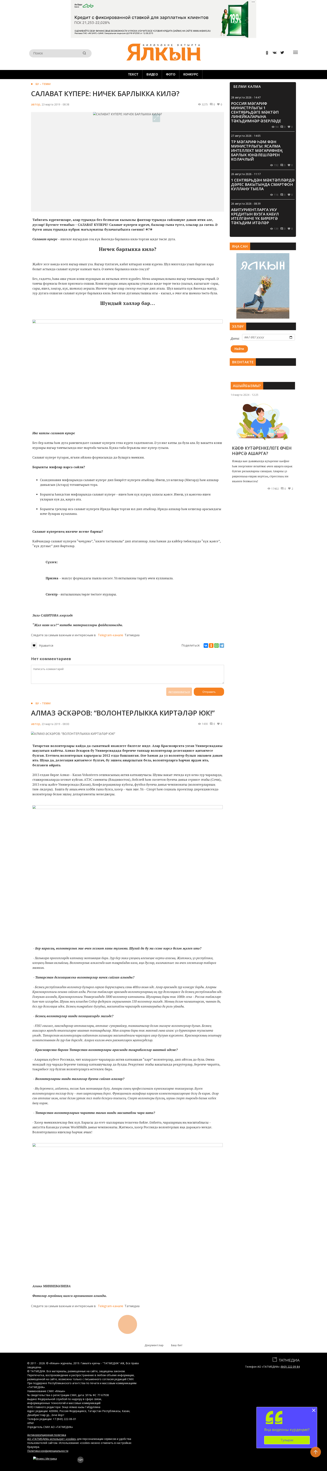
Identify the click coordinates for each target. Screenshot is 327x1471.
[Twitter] (281, 53)
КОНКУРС (190, 74)
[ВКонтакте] (206, 645)
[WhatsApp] (216, 645)
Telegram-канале (110, 635)
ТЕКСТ (133, 74)
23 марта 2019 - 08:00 (55, 724)
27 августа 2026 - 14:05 (246, 135)
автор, (36, 104)
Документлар (154, 1345)
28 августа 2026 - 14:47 (246, 97)
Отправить (209, 691)
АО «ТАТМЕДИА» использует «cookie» (51, 1439)
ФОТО (170, 74)
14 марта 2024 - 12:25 (244, 395)
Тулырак (287, 1440)
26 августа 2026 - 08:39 (246, 203)
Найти (239, 348)
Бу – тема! (43, 84)
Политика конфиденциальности (47, 1451)
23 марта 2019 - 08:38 (55, 104)
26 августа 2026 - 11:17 (246, 174)
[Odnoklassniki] (266, 53)
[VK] (273, 53)
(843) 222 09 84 (290, 1366)
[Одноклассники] (211, 645)
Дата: (235, 338)
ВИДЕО (152, 74)
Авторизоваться (179, 691)
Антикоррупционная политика (46, 1435)
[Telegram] (222, 645)
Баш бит (177, 1345)
